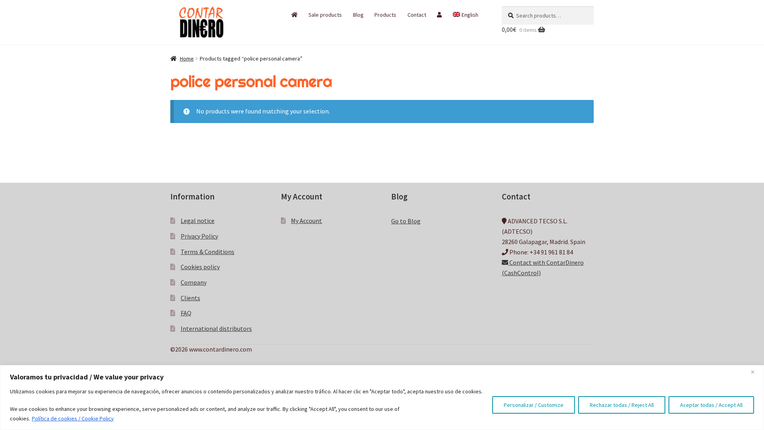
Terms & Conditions (207, 252)
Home (187, 58)
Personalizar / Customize (533, 404)
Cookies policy (200, 267)
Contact (416, 14)
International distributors (216, 328)
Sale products (325, 14)
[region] (382, 397)
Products (385, 14)
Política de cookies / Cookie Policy (73, 418)
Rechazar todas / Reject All (622, 404)
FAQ (186, 313)
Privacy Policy (199, 236)
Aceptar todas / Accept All (711, 404)
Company (194, 282)
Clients (190, 298)
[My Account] (439, 14)
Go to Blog (406, 221)
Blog (358, 14)
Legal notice (197, 221)
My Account (306, 221)
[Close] (755, 372)
